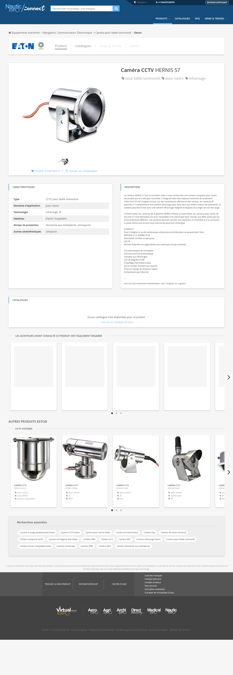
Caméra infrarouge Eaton (148, 539)
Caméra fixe (149, 532)
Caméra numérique (66, 546)
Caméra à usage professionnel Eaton (37, 532)
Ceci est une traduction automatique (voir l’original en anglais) (155, 283)
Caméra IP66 (89, 539)
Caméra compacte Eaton (31, 539)
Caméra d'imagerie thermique (63, 539)
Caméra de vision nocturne (173, 532)
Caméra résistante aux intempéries (133, 546)
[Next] (228, 377)
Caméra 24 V (107, 539)
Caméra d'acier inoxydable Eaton (35, 546)
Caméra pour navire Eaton (97, 532)
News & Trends (214, 18)
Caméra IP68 (87, 546)
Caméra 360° (104, 546)
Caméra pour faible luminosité (180, 539)
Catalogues (182, 18)
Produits (161, 18)
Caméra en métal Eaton (127, 532)
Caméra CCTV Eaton (70, 532)
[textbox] (81, 8)
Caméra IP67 (125, 539)
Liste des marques (153, 575)
